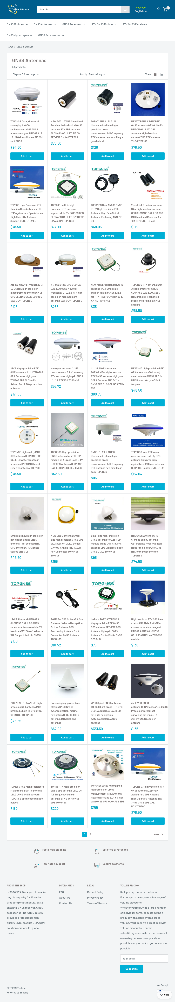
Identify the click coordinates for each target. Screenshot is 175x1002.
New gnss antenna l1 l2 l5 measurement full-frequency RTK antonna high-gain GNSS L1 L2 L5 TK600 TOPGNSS (67, 374)
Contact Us (65, 903)
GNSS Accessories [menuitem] (49, 35)
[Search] (125, 9)
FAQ (61, 892)
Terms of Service (97, 903)
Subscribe (131, 968)
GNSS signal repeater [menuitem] (19, 35)
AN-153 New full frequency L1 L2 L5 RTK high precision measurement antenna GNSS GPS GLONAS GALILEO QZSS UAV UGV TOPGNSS (26, 292)
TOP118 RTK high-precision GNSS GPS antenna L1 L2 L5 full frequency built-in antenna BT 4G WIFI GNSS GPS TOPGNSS (66, 794)
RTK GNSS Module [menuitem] (102, 24)
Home (10, 46)
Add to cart (27, 156)
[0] (165, 9)
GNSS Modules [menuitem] (15, 24)
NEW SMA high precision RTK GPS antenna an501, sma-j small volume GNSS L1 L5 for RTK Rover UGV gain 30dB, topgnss (147, 376)
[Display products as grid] (155, 74)
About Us (64, 897)
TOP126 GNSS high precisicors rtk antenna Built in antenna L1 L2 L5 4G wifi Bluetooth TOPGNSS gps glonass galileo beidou (27, 794)
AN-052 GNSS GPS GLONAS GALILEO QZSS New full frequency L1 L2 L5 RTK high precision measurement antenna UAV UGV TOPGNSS (66, 292)
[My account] (158, 9)
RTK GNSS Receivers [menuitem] (135, 24)
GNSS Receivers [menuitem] (72, 24)
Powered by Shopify (17, 992)
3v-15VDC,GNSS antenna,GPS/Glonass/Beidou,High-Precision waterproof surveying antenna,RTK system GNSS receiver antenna (148, 712)
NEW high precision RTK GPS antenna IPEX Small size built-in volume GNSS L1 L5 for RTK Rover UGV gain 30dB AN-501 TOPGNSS (107, 292)
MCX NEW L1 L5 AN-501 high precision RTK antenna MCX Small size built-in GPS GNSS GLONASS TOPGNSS (26, 708)
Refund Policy (95, 892)
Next (156, 834)
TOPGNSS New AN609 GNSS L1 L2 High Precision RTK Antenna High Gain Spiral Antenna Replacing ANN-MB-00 (107, 212)
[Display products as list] (161, 74)
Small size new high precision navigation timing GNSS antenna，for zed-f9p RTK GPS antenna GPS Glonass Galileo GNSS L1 (26, 543)
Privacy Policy (95, 897)
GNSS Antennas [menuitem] (43, 24)
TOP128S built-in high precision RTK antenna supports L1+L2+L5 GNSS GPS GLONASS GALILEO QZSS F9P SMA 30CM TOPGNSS (67, 212)
